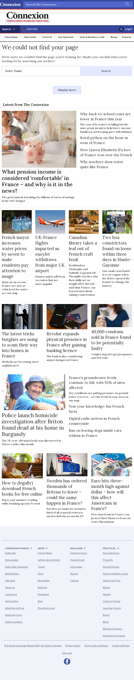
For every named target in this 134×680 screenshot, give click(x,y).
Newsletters (12, 574)
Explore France (78, 553)
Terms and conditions (96, 646)
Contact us (11, 594)
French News (11, 37)
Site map (67, 653)
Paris (40, 574)
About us (10, 587)
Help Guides (30, 37)
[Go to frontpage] (27, 17)
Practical (47, 37)
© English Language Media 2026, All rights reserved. (33, 646)
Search (106, 71)
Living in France (111, 601)
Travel (41, 567)
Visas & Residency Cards (92, 37)
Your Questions (66, 37)
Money (114, 37)
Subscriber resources (16, 567)
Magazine (76, 548)
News (41, 548)
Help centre (11, 601)
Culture (74, 580)
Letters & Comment (49, 560)
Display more (67, 90)
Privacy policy (72, 646)
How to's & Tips (111, 580)
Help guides (11, 560)
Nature (74, 574)
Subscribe (32, 29)
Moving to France (112, 629)
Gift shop (10, 580)
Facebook (67, 662)
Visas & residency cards (115, 574)
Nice (40, 601)
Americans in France (114, 636)
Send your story (13, 615)
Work (106, 622)
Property (126, 37)
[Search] (127, 4)
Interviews (76, 567)
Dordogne (43, 594)
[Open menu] (10, 29)
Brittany (42, 587)
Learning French (112, 608)
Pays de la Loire (46, 608)
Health (107, 594)
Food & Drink (77, 560)
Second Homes (111, 567)
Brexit (106, 615)
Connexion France (17, 548)
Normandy (44, 580)
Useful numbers (14, 622)
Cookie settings (121, 646)
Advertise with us (14, 608)
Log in (128, 29)
